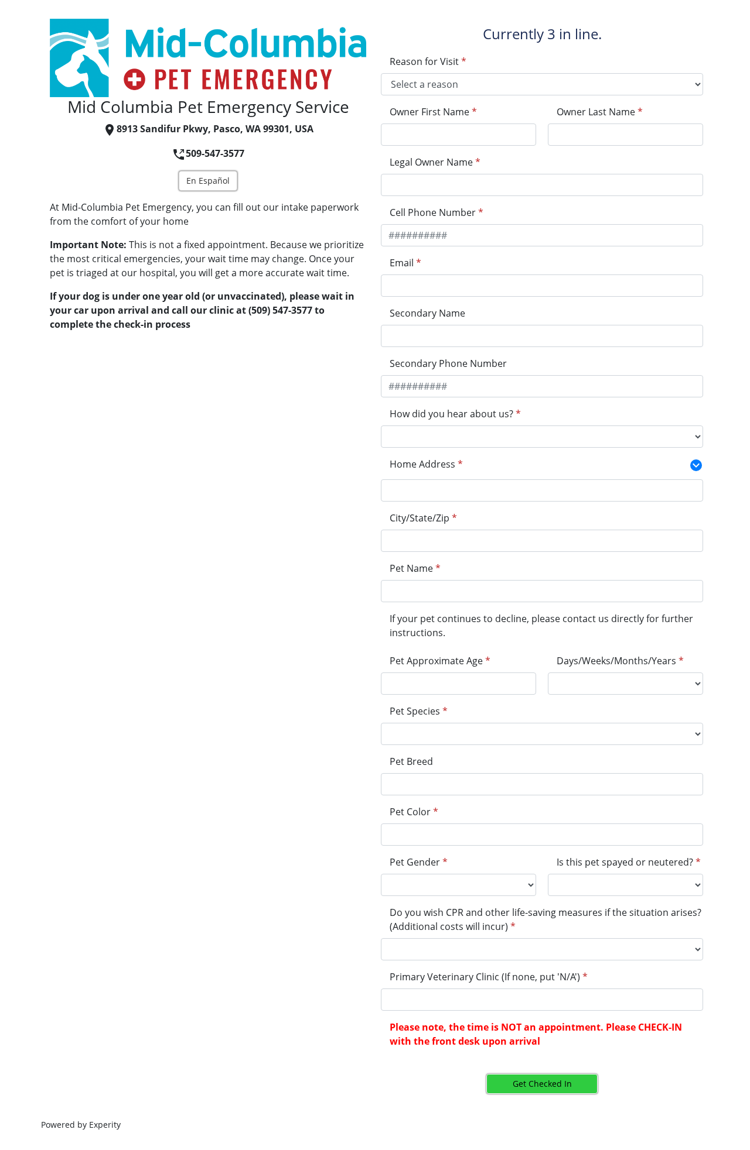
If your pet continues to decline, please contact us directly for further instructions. (541, 625)
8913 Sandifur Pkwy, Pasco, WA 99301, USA (215, 128)
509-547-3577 (215, 153)
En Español (208, 180)
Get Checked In (542, 1083)
